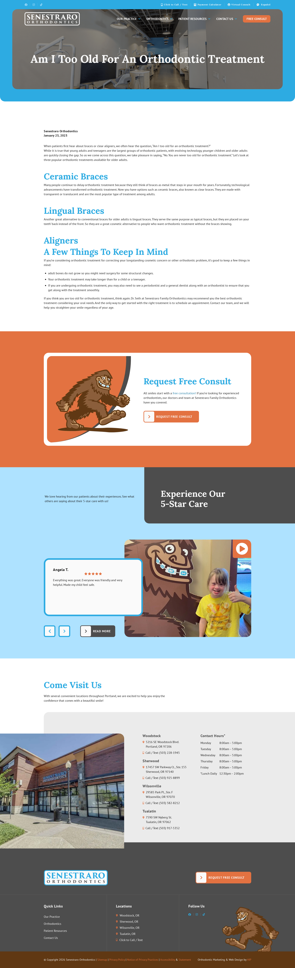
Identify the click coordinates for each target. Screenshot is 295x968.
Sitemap (102, 959)
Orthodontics (157, 19)
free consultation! (184, 393)
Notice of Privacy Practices (142, 959)
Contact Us (224, 19)
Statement (185, 959)
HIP (249, 959)
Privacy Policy (117, 959)
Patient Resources (192, 19)
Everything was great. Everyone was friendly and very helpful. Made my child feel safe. (87, 582)
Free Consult (257, 19)
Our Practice (127, 19)
